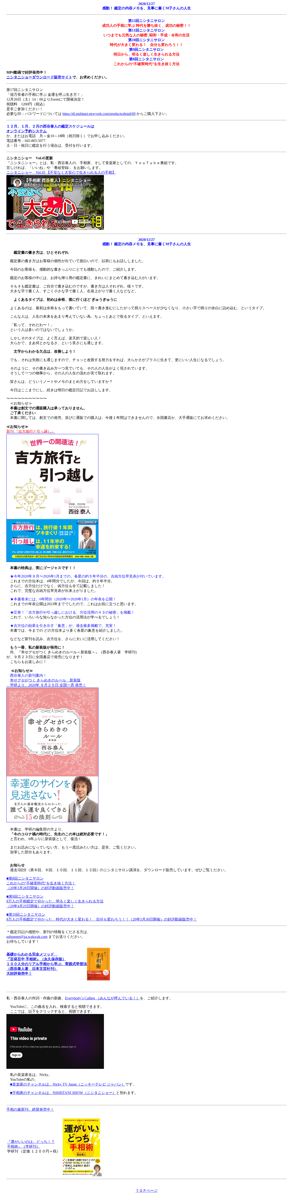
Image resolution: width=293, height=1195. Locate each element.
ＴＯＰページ (146, 1190)
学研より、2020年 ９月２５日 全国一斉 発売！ (46, 685)
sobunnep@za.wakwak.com (26, 937)
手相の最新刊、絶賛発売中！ (30, 1109)
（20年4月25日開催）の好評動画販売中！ (40, 906)
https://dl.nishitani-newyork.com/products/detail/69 (99, 114)
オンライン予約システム (26, 131)
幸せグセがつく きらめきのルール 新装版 (45, 680)
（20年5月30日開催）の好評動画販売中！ (163, 919)
